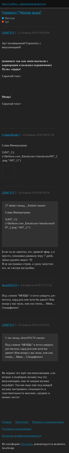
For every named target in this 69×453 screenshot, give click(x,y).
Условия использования (16, 428)
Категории (22, 421)
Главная (7, 421)
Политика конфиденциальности (21, 435)
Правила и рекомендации (48, 421)
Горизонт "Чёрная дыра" (22, 13)
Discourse (27, 444)
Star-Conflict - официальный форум (24, 3)
